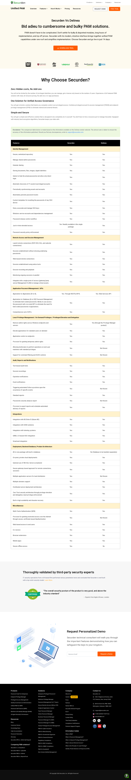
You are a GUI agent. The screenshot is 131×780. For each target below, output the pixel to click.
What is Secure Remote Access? (74, 743)
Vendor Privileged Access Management (49, 725)
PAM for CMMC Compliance (45, 746)
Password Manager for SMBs (46, 722)
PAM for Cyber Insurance (45, 728)
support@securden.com (75, 132)
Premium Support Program (73, 726)
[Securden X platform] (99, 720)
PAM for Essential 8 (43, 749)
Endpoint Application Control (46, 708)
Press (67, 700)
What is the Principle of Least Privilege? (76, 746)
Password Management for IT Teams (48, 702)
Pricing (67, 9)
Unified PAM (18, 8)
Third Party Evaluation (71, 720)
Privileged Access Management (19, 700)
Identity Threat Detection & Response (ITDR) (78, 748)
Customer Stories (15, 725)
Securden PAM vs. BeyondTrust (19, 756)
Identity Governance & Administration (21, 702)
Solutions (98, 2)
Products (89, 2)
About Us (68, 694)
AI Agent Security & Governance (19, 714)
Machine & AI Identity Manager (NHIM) (21, 711)
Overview (33, 9)
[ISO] (100, 726)
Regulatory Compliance (44, 740)
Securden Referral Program (73, 708)
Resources (118, 2)
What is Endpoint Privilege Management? (77, 740)
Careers (68, 697)
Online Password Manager (45, 714)
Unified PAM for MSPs (17, 705)
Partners (68, 703)
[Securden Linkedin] (94, 720)
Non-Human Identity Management (47, 752)
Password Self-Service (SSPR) (19, 708)
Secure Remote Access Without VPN (48, 705)
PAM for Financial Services (45, 737)
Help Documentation (16, 731)
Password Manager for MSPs (46, 720)
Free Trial (115, 9)
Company (108, 2)
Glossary (13, 737)
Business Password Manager (46, 717)
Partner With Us (70, 705)
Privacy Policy (69, 714)
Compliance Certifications (73, 723)
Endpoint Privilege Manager (18, 697)
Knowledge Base (15, 728)
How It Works (55, 9)
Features (43, 9)
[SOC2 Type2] (104, 726)
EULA (67, 711)
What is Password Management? (75, 737)
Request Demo (100, 9)
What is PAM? (69, 734)
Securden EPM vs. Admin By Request (21, 740)
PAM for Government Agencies (46, 734)
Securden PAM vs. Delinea (18, 753)
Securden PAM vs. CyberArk (18, 750)
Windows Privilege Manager (45, 699)
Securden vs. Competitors (18, 747)
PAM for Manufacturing (44, 731)
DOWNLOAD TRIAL (67, 48)
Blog (12, 722)
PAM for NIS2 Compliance (45, 743)
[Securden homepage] (18, 2)
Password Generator (16, 734)
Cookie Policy (69, 717)
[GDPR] (95, 726)
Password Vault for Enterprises (19, 694)
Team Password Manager (45, 711)
